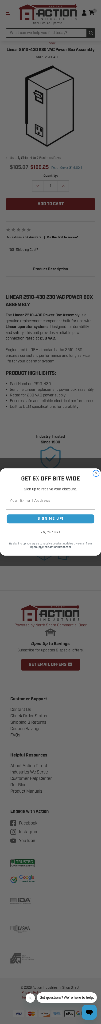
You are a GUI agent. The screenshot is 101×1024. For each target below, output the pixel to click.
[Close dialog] (96, 473)
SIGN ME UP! (50, 518)
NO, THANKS (50, 532)
